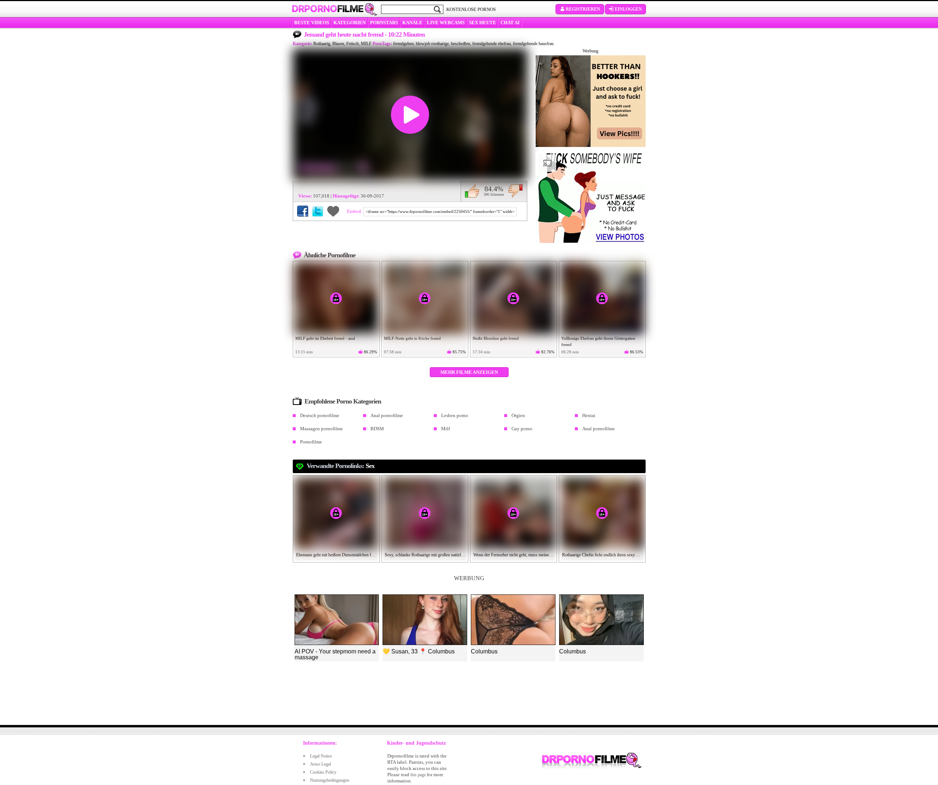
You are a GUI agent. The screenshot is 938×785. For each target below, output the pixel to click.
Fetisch (352, 43)
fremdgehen (403, 43)
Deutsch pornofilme (319, 415)
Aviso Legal (320, 764)
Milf (445, 428)
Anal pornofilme (386, 415)
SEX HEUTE (482, 22)
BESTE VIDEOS (311, 22)
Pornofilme (311, 442)
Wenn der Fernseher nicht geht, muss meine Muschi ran (513, 554)
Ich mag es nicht (515, 191)
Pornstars (384, 22)
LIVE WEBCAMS (446, 22)
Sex (370, 465)
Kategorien (349, 22)
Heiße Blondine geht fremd (496, 338)
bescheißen (460, 43)
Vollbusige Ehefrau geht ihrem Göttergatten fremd (598, 341)
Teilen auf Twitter (317, 211)
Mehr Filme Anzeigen (469, 372)
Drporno (327, 9)
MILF (366, 43)
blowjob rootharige (432, 43)
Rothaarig (321, 43)
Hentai (588, 415)
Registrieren (583, 9)
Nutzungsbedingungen (329, 780)
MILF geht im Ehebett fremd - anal (325, 338)
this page (418, 774)
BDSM (377, 428)
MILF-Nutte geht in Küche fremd (412, 338)
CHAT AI (510, 22)
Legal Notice (321, 756)
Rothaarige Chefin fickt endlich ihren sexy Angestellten (602, 554)
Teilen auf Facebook (302, 211)
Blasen (338, 43)
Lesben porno (454, 415)
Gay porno (522, 428)
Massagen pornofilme (321, 428)
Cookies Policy (323, 772)
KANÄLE (412, 22)
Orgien (518, 415)
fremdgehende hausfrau (533, 43)
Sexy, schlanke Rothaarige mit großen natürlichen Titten (425, 554)
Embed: (355, 211)
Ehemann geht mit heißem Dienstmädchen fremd (336, 554)
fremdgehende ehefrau (491, 43)
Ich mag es (472, 191)
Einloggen (628, 9)
